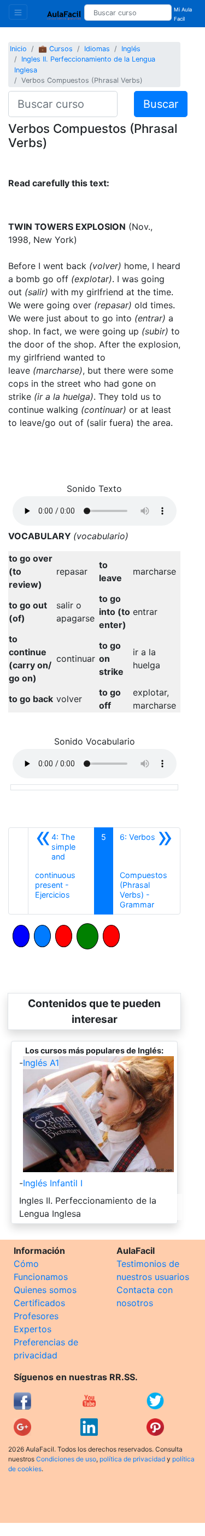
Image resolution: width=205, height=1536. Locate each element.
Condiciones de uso (66, 1459)
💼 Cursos (55, 49)
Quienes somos (45, 1289)
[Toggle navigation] (18, 12)
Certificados (39, 1302)
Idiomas (97, 49)
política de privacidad (132, 1459)
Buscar (160, 104)
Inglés (130, 49)
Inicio (18, 49)
